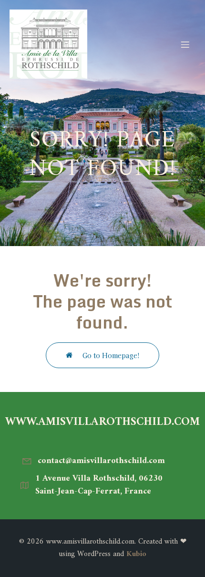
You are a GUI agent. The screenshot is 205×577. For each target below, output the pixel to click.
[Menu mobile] (184, 44)
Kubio (136, 554)
